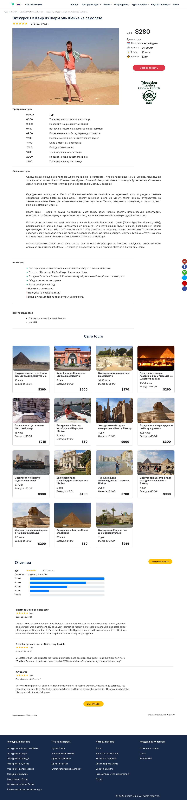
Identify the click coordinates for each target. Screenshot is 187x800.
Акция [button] (106, 4)
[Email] (184, 261)
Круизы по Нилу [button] (160, 4)
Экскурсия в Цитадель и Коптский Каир (29, 427)
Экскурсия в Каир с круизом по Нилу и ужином (156, 427)
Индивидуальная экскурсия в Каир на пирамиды (31, 531)
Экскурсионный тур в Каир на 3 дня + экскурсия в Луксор (155, 480)
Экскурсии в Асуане (17, 774)
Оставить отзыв (160, 561)
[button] (20, 4)
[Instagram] (184, 283)
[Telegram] (184, 277)
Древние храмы (60, 763)
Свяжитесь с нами (149, 748)
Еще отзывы (93, 703)
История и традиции (106, 758)
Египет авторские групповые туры (24, 789)
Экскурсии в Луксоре (18, 763)
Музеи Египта (58, 748)
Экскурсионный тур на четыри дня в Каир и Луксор (114, 427)
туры (6, 12)
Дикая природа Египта (107, 763)
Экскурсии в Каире (17, 753)
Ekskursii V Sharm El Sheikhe (31, 12)
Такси (176, 4)
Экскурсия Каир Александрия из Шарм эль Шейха (72, 480)
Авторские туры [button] (90, 4)
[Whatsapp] (184, 272)
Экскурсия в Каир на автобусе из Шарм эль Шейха (70, 428)
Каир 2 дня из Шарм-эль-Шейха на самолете (71, 374)
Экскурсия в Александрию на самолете (113, 374)
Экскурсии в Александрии (20, 769)
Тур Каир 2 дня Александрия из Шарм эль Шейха (113, 480)
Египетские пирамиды (63, 753)
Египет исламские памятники (66, 769)
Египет (14, 12)
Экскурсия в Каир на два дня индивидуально (112, 531)
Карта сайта (146, 758)
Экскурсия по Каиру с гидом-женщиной (27, 479)
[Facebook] (184, 266)
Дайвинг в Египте (104, 769)
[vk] (184, 288)
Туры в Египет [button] (139, 4)
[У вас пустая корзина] (12, 4)
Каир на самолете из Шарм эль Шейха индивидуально (31, 374)
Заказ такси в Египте (17, 779)
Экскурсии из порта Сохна (20, 784)
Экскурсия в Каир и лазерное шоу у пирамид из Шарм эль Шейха (156, 376)
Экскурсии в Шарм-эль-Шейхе (22, 748)
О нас (143, 753)
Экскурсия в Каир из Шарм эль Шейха (72, 531)
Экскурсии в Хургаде (18, 758)
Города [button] (74, 4)
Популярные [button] (121, 4)
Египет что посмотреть (107, 753)
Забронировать (149, 67)
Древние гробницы (61, 758)
